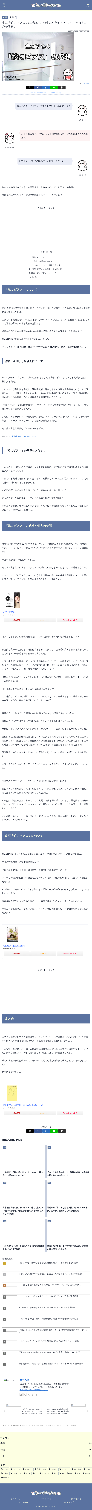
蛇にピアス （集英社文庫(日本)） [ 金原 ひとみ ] (23, 1105)
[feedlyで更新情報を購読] (32, 1394)
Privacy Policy (46, 1499)
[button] (62, 87)
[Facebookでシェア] (38, 87)
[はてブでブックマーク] (46, 87)
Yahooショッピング (70, 620)
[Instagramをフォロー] (28, 1394)
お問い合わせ (76, 1499)
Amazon (43, 620)
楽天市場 (17, 620)
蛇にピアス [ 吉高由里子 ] (14, 946)
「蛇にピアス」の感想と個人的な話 (46, 269)
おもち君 (24, 1380)
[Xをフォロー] (24, 1394)
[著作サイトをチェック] (21, 1394)
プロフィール (16, 1499)
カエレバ (12, 615)
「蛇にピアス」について (41, 257)
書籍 (6, 17)
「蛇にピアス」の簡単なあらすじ (48, 265)
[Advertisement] (46, 227)
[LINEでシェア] (54, 87)
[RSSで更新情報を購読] (36, 1394)
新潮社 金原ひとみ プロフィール (24, 436)
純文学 (14, 17)
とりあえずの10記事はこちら (34, 1389)
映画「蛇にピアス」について (43, 273)
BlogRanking (23, 1502)
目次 (42, 252)
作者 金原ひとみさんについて (47, 261)
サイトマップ (68, 1502)
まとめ (34, 277)
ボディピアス (9, 612)
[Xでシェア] (30, 87)
